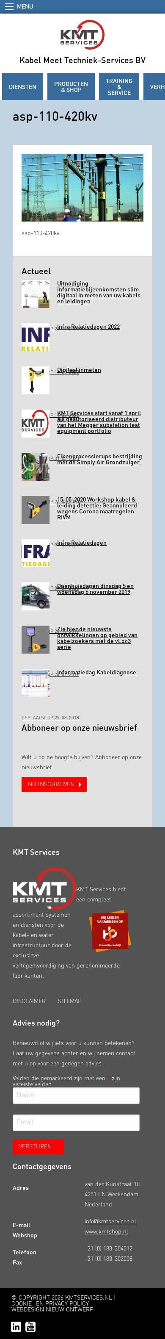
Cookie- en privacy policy (50, 1304)
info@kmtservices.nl (110, 1222)
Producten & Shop (71, 86)
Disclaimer (29, 1001)
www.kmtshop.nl (106, 1232)
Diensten (22, 86)
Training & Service (119, 86)
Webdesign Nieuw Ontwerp (52, 1310)
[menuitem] (22, 86)
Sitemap (70, 1001)
